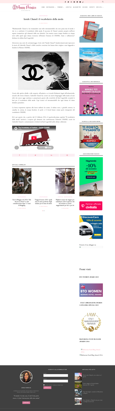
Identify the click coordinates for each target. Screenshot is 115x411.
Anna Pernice (44, 23)
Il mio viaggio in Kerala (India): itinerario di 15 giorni (91, 384)
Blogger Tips (77, 7)
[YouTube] (80, 2)
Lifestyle (69, 7)
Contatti (92, 7)
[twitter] (68, 2)
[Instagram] (71, 2)
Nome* (45, 373)
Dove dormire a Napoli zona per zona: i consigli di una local (92, 401)
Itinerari (60, 7)
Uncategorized (43, 15)
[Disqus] (43, 237)
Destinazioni (50, 7)
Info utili (99, 7)
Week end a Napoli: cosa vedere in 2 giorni (92, 376)
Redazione (66, 208)
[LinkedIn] (77, 2)
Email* (45, 379)
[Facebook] (65, 2)
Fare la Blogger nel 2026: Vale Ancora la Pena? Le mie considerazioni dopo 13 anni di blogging (22, 202)
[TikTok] (83, 1)
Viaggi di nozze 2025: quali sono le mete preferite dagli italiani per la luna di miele (43, 201)
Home (43, 7)
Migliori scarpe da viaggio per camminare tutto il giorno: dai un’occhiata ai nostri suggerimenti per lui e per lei (65, 202)
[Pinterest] (74, 2)
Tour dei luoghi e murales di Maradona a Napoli (93, 392)
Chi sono (85, 7)
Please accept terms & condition (53, 385)
